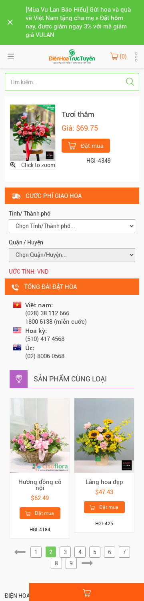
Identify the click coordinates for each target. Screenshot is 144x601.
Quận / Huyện (26, 242)
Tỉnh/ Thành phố (29, 213)
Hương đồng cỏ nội (40, 485)
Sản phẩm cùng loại (70, 379)
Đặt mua (91, 145)
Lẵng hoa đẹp (104, 482)
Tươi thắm (78, 114)
